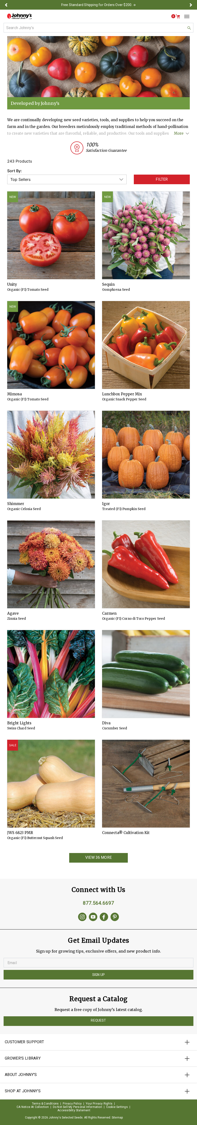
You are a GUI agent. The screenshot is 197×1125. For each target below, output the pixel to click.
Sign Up (98, 975)
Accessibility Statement (73, 1110)
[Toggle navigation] (185, 16)
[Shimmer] (51, 455)
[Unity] (51, 235)
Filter (162, 179)
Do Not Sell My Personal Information (77, 1107)
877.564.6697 (98, 903)
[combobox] (98, 27)
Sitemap (117, 1117)
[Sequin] (146, 235)
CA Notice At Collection (33, 1107)
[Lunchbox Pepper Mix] (146, 345)
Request (98, 1020)
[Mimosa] (51, 345)
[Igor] (146, 455)
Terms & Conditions (45, 1103)
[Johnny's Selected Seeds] (19, 16)
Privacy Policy (72, 1103)
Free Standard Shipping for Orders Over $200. (96, 5)
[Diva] (146, 674)
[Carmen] (146, 564)
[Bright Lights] (51, 674)
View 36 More (98, 857)
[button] (6, 5)
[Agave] (51, 564)
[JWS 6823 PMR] (51, 784)
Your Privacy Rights (99, 1103)
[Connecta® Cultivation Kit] (146, 784)
